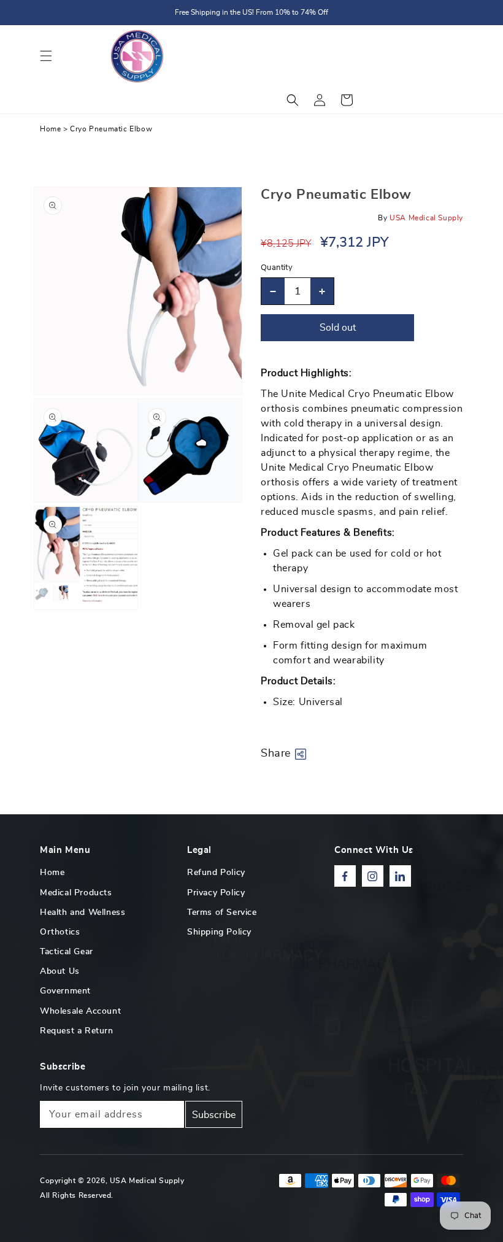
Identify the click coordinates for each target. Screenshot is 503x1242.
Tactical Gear (66, 951)
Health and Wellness (82, 912)
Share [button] (276, 753)
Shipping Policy (219, 932)
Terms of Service (222, 912)
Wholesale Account (80, 1011)
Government (65, 991)
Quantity (277, 268)
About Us (60, 971)
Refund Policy (216, 872)
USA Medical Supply (147, 1180)
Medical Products (76, 893)
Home (50, 129)
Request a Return (76, 1031)
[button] (46, 55)
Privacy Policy (216, 893)
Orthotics (60, 932)
